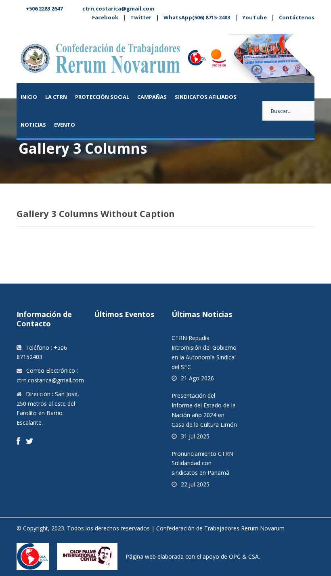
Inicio (29, 96)
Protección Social (102, 96)
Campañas (152, 96)
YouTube (254, 17)
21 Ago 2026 (197, 378)
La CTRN (56, 96)
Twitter (140, 17)
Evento (64, 124)
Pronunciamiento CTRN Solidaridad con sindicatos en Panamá (202, 463)
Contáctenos (296, 17)
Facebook (105, 17)
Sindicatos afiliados (206, 96)
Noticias (33, 124)
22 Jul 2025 (195, 484)
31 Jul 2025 (195, 436)
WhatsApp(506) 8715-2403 (196, 17)
